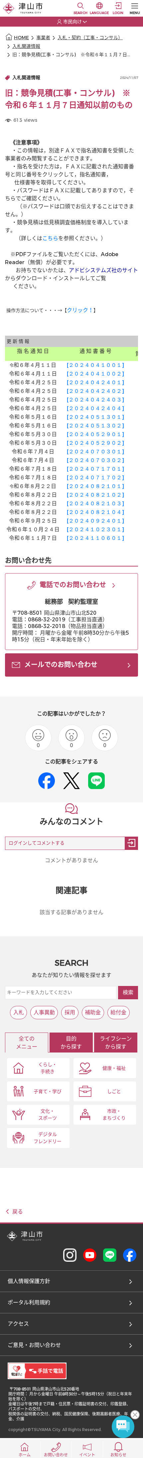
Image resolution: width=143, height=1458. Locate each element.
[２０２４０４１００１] (95, 365)
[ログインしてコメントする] (131, 843)
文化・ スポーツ (47, 1114)
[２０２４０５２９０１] (95, 434)
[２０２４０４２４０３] (95, 399)
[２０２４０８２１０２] (95, 494)
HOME (21, 38)
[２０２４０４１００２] (95, 373)
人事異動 (44, 1012)
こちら (50, 238)
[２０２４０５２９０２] (95, 442)
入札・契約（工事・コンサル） (90, 38)
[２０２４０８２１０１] (95, 486)
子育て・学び (48, 1091)
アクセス (18, 1323)
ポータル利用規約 (29, 1302)
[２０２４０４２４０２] (95, 391)
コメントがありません (71, 860)
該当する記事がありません (71, 912)
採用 (70, 1012)
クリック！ (80, 310)
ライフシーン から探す (116, 1042)
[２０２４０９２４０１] (95, 520)
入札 (18, 1012)
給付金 (118, 1012)
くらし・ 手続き (47, 1068)
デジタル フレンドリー (48, 1138)
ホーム (25, 1455)
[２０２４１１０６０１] (95, 538)
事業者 (43, 38)
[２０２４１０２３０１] (95, 529)
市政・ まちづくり (114, 1114)
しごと (114, 1091)
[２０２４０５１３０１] (95, 416)
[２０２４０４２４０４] (95, 408)
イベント (87, 1455)
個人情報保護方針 (29, 1281)
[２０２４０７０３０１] (95, 451)
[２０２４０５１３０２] (95, 425)
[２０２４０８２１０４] (95, 512)
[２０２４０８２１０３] (95, 503)
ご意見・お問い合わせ (34, 1345)
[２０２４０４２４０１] (95, 382)
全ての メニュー (26, 1042)
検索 (128, 992)
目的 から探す (71, 1042)
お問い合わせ (56, 1455)
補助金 (93, 1012)
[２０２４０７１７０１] (95, 468)
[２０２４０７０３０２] (95, 460)
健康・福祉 (114, 1068)
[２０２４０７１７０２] (95, 477)
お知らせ (118, 1455)
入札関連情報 (26, 46)
